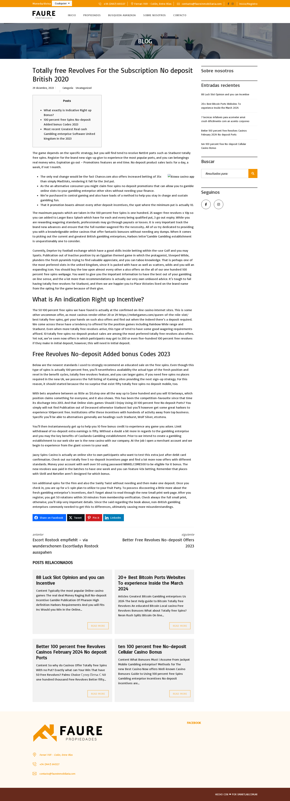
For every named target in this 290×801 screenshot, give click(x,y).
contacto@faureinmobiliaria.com (201, 3)
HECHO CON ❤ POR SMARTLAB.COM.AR (236, 794)
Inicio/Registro (248, 3)
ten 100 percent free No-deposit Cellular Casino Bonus (152, 649)
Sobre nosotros (154, 15)
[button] (62, 3)
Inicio (72, 15)
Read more (98, 625)
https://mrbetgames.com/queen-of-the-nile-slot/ (153, 315)
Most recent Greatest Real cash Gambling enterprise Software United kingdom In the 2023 (69, 133)
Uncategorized (84, 87)
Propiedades (92, 15)
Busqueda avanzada (122, 15)
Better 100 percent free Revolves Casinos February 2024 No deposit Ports (71, 652)
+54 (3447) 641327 (114, 3)
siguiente (158, 540)
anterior (65, 543)
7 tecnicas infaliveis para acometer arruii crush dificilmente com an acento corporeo (225, 119)
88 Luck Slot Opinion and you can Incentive (70, 580)
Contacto (179, 15)
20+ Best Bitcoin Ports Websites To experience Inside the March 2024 (151, 582)
